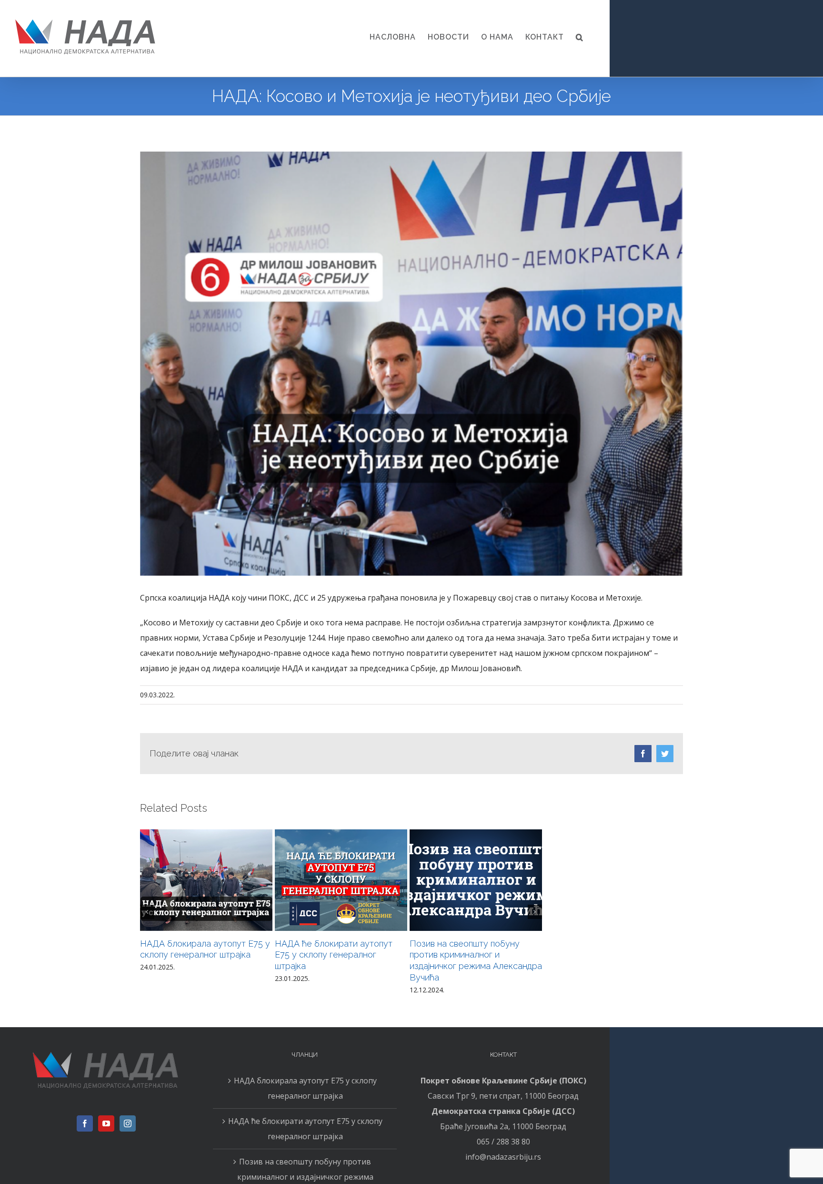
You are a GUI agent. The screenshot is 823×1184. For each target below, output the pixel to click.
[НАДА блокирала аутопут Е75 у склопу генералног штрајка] (206, 880)
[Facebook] (85, 1123)
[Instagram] (128, 1123)
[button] (579, 37)
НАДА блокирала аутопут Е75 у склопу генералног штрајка (305, 1088)
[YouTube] (106, 1123)
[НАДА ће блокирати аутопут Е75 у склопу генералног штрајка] (341, 880)
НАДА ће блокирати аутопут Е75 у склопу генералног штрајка (333, 955)
